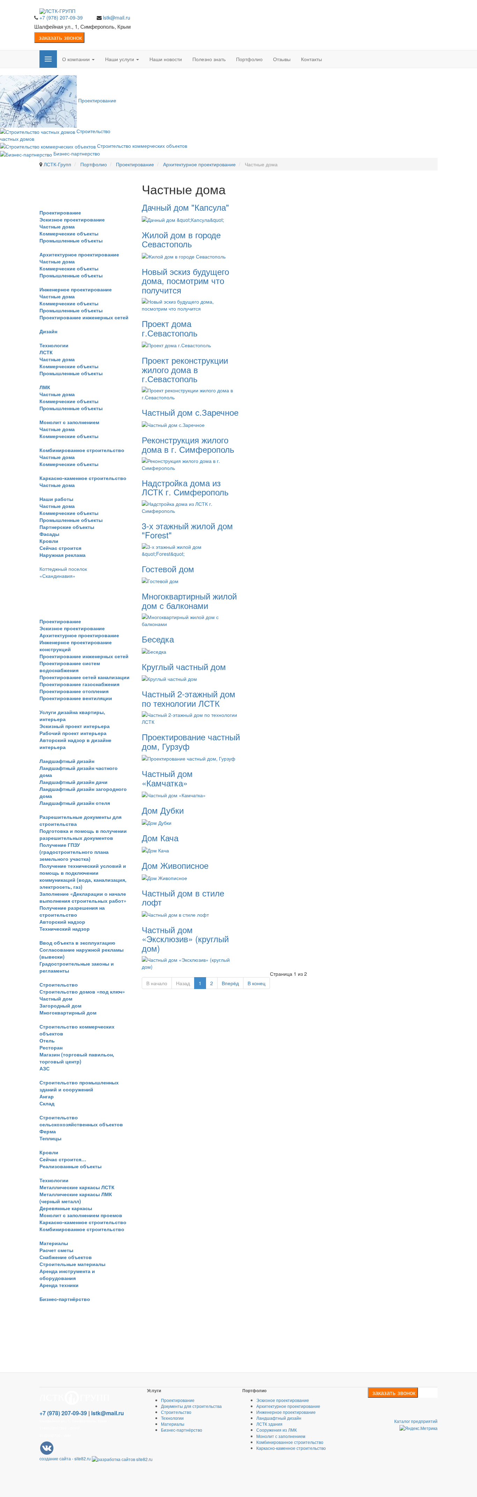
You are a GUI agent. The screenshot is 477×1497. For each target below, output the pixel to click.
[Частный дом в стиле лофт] (175, 913)
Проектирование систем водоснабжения (69, 667)
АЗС (44, 1068)
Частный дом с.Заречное (190, 412)
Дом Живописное (175, 865)
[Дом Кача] (155, 849)
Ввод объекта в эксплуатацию (77, 942)
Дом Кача (160, 837)
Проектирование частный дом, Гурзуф (191, 741)
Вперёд (230, 983)
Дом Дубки (163, 810)
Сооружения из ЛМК (276, 1430)
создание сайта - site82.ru (65, 1458)
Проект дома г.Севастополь (170, 328)
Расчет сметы (56, 1250)
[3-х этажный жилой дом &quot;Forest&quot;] (191, 549)
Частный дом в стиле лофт (183, 897)
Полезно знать (209, 59)
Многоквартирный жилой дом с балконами (189, 600)
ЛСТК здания (269, 1424)
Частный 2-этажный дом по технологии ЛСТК (188, 698)
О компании (76, 59)
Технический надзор (64, 928)
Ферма (47, 1131)
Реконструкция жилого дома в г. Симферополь (188, 444)
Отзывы (282, 59)
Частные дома (57, 226)
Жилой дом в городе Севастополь (181, 239)
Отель (47, 1040)
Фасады (49, 533)
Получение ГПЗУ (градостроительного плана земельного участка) (74, 851)
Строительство (58, 984)
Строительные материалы (72, 1263)
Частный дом (55, 998)
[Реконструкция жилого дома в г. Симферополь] (191, 463)
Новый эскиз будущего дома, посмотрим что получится (185, 280)
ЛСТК (46, 352)
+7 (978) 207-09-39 (61, 17)
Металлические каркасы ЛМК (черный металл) (75, 1198)
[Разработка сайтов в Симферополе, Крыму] (122, 1458)
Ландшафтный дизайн (66, 760)
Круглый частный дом (184, 666)
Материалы (53, 1243)
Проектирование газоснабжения (79, 684)
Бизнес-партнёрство (64, 1298)
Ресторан (51, 1047)
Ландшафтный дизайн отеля (74, 802)
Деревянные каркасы (65, 1208)
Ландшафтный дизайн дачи (73, 781)
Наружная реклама (62, 554)
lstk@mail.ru (116, 17)
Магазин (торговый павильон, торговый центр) (76, 1058)
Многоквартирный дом (67, 1012)
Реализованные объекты (70, 1166)
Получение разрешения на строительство (72, 911)
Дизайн (48, 331)
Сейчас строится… (62, 1159)
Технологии (53, 345)
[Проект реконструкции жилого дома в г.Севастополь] (191, 393)
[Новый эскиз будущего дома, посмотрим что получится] (191, 304)
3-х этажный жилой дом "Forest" (187, 530)
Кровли (48, 540)
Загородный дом (60, 1005)
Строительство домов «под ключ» (82, 991)
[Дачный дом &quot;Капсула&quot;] (183, 219)
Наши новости (165, 59)
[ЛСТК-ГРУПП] (57, 11)
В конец (256, 983)
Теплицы (50, 1138)
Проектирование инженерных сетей (84, 317)
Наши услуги (120, 59)
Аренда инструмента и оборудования (67, 1274)
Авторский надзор (62, 921)
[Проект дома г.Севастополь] (176, 344)
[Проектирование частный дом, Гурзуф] (188, 757)
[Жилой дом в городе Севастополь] (184, 255)
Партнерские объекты (66, 526)
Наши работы (56, 498)
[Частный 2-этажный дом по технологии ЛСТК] (191, 717)
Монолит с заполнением (69, 422)
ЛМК (44, 387)
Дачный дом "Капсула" (185, 207)
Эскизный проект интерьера (74, 725)
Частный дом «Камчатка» (167, 778)
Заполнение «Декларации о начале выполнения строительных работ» (82, 897)
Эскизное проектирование (72, 219)
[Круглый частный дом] (169, 678)
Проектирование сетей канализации (84, 677)
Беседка (158, 639)
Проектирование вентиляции (75, 698)
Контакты (311, 59)
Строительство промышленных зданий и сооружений (79, 1086)
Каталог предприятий (416, 1421)
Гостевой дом (168, 568)
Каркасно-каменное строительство (82, 477)
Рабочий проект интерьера (73, 732)
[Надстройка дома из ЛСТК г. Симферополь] (191, 506)
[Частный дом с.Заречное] (173, 424)
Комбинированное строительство (81, 449)
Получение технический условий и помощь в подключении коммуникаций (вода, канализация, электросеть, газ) (82, 876)
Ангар (46, 1096)
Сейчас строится (60, 547)
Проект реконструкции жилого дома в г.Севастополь (185, 369)
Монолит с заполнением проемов (80, 1215)
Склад (46, 1103)
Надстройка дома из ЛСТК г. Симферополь (185, 487)
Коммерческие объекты (68, 233)
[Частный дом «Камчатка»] (174, 794)
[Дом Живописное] (164, 876)
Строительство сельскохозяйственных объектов (81, 1121)
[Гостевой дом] (160, 580)
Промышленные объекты (71, 240)
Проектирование (60, 212)
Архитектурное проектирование (79, 254)
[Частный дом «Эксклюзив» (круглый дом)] (191, 962)
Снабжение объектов (65, 1256)
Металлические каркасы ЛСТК (77, 1187)
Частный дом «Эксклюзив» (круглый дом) (185, 938)
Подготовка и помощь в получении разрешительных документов (83, 834)
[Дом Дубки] (156, 822)
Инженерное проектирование (75, 289)
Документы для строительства (191, 1406)
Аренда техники (59, 1284)
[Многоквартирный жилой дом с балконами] (191, 619)
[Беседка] (154, 650)
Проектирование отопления (74, 691)
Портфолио (249, 59)
